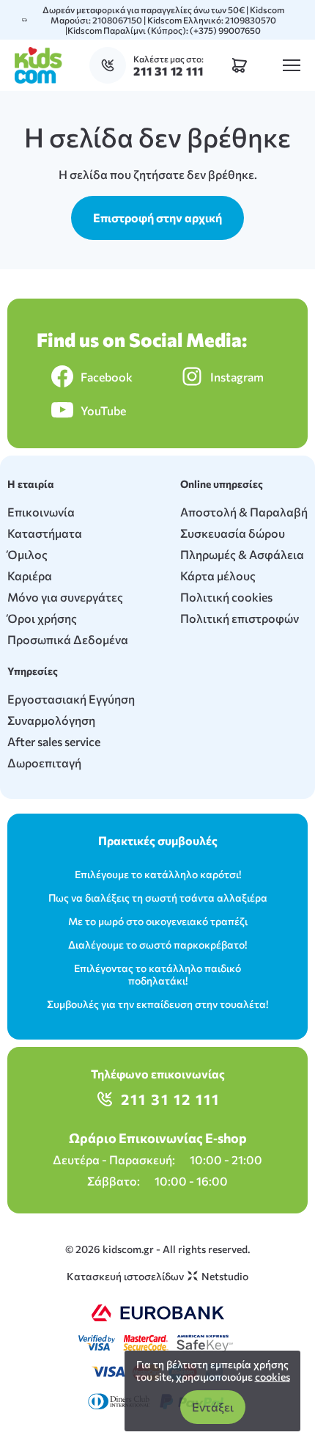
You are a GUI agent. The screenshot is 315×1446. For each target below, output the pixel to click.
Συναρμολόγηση (51, 720)
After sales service (53, 741)
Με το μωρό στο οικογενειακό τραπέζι (158, 921)
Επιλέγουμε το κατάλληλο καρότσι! (158, 874)
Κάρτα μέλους (218, 576)
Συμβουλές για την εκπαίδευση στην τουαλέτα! (157, 1004)
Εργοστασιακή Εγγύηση (71, 699)
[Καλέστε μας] (111, 65)
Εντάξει (213, 1407)
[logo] (38, 65)
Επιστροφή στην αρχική (157, 217)
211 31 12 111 (170, 1099)
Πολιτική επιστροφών (239, 618)
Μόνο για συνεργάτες (65, 597)
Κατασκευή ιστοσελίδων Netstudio (157, 1276)
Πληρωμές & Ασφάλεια (242, 554)
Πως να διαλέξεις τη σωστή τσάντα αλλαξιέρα (157, 897)
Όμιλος (27, 554)
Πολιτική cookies (226, 597)
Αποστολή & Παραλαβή (244, 512)
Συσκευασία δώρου (232, 533)
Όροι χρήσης (42, 618)
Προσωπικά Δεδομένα (67, 639)
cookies (272, 1376)
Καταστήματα (44, 533)
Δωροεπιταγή (44, 763)
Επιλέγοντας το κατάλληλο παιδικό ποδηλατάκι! (157, 974)
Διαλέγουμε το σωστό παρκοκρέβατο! (157, 944)
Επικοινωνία (41, 512)
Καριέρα (29, 576)
